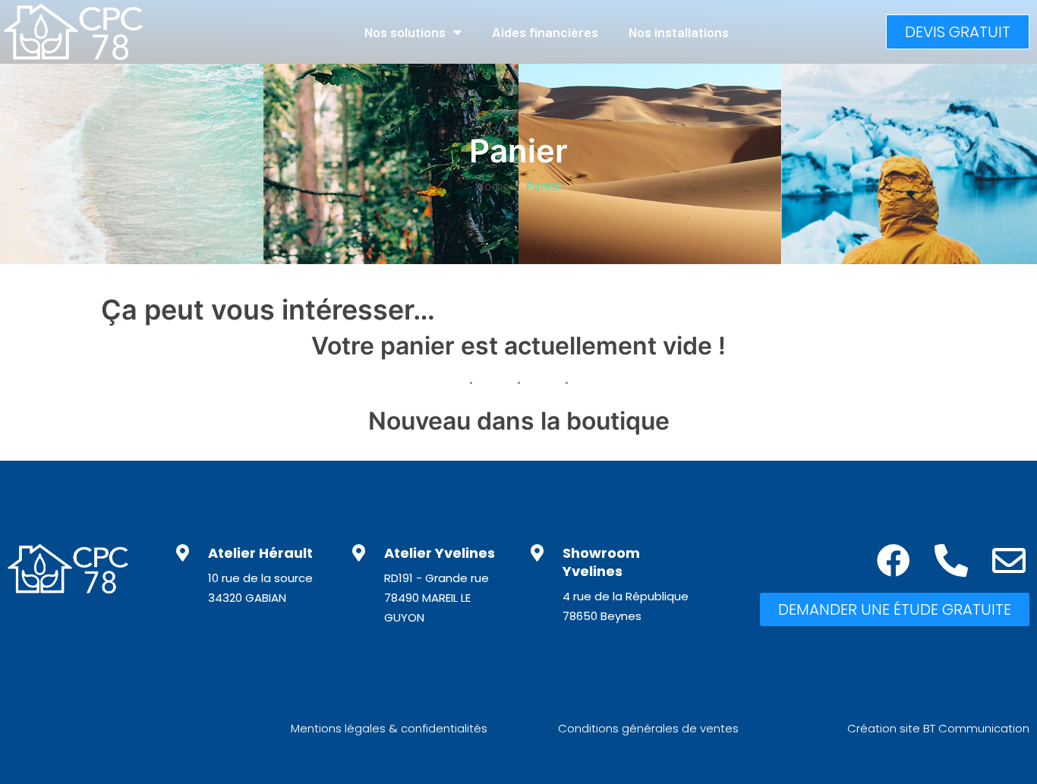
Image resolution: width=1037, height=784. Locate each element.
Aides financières (545, 32)
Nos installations (679, 32)
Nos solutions (405, 32)
